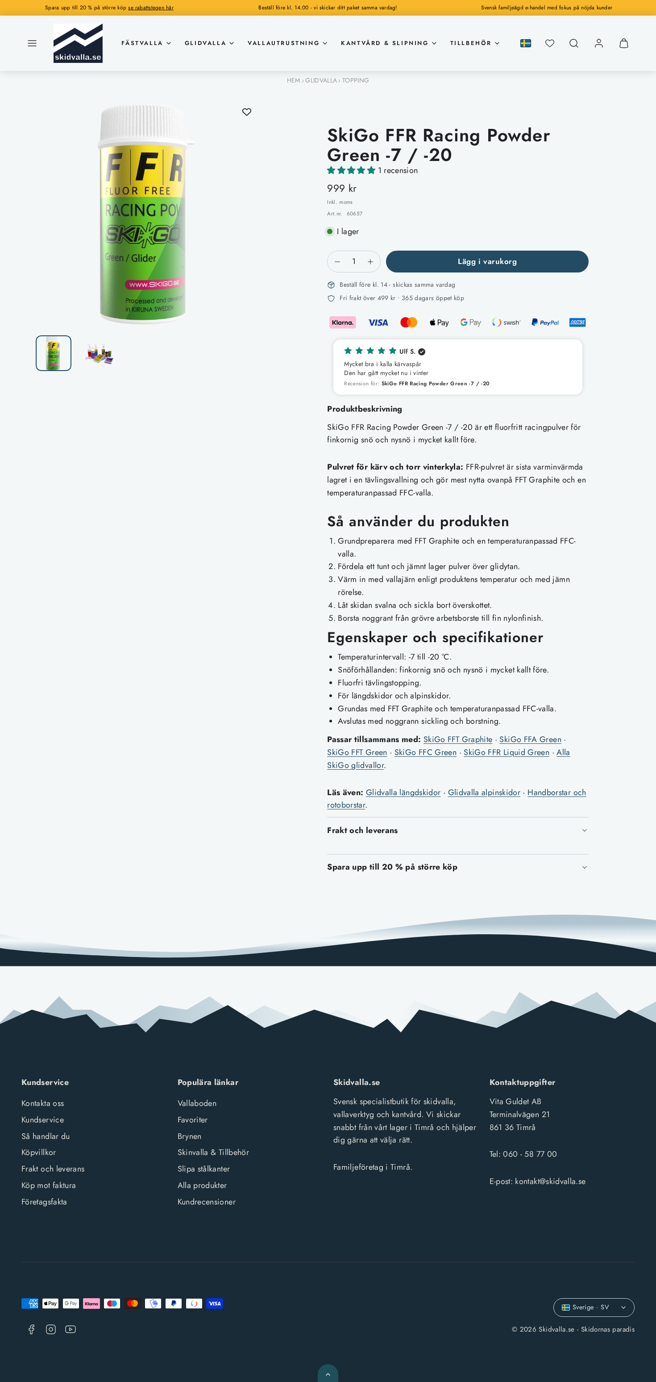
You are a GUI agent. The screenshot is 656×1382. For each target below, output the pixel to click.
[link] (599, 43)
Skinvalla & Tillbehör (213, 1152)
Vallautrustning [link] (284, 43)
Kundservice (42, 1120)
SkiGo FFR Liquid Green (506, 752)
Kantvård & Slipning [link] (384, 43)
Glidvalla (321, 80)
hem (293, 80)
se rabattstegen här (151, 8)
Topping (356, 80)
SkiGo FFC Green (425, 752)
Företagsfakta (44, 1202)
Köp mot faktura (48, 1185)
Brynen (190, 1136)
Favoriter (193, 1120)
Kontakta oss (42, 1103)
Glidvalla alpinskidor (484, 792)
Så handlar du (45, 1136)
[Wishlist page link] (549, 43)
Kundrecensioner (207, 1202)
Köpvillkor (38, 1152)
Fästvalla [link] (142, 43)
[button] (32, 43)
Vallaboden (197, 1103)
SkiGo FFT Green (357, 752)
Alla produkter (202, 1185)
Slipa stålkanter (204, 1169)
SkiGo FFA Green (530, 739)
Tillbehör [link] (471, 43)
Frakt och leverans (52, 1169)
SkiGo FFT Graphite (457, 739)
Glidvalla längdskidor (403, 792)
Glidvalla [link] (205, 43)
